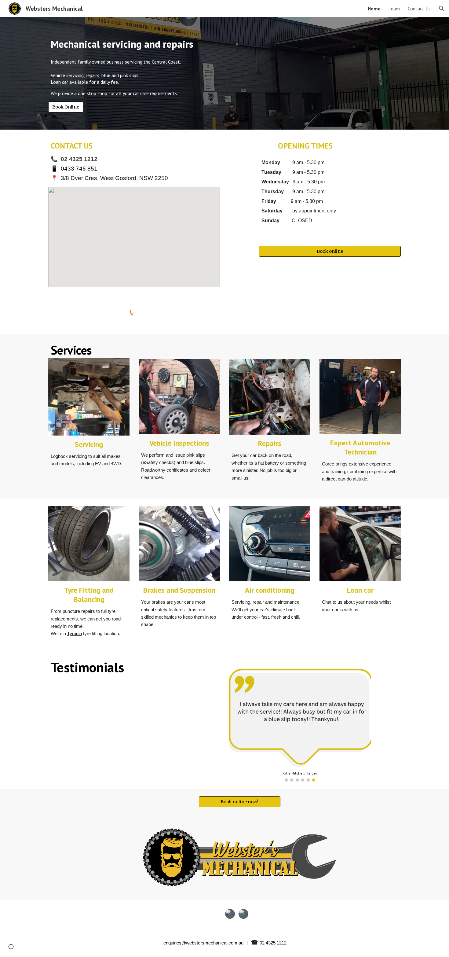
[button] (441, 8)
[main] (194, 44)
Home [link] (374, 9)
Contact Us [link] (419, 9)
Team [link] (394, 9)
